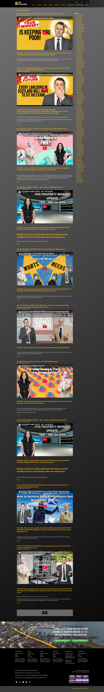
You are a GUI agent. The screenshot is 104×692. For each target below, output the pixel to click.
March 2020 (79, 127)
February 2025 (80, 41)
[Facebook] (16, 682)
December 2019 (80, 131)
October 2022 (80, 82)
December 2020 (80, 114)
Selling (50, 4)
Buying (39, 4)
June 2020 (79, 122)
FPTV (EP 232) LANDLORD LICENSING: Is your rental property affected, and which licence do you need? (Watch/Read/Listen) (43, 69)
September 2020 (80, 118)
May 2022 (79, 89)
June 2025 (79, 36)
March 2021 (79, 109)
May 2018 (79, 159)
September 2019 (80, 135)
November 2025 (80, 28)
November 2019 (80, 133)
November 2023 (80, 63)
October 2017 (80, 169)
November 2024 (80, 46)
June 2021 (79, 105)
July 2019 (79, 138)
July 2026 (79, 17)
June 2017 (79, 175)
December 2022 (80, 79)
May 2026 (79, 20)
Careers (81, 2)
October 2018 (80, 151)
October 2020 (80, 117)
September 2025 (80, 31)
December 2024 (80, 44)
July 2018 (79, 156)
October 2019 (80, 134)
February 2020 (80, 128)
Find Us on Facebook (20, 661)
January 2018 (80, 164)
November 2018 (80, 150)
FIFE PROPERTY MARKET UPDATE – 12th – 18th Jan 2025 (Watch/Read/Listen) (42, 420)
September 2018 (80, 153)
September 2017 (80, 170)
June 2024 (79, 53)
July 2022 (79, 86)
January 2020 (80, 130)
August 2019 (80, 137)
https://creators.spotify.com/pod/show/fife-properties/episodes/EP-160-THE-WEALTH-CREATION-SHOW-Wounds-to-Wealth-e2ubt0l (44, 54)
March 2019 (79, 144)
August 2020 (80, 120)
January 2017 (80, 182)
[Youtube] (23, 682)
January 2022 (80, 95)
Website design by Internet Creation (81, 688)
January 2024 (80, 60)
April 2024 (79, 56)
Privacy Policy (36, 672)
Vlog (87, 4)
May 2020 (79, 124)
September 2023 (80, 66)
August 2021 (80, 102)
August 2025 (80, 33)
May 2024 (79, 54)
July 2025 (79, 34)
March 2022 (79, 92)
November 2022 (80, 80)
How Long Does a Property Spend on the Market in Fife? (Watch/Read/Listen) (42, 129)
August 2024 (80, 50)
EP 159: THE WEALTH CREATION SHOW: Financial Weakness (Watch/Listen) (41, 249)
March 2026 (79, 23)
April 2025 (79, 38)
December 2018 (80, 149)
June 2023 (79, 70)
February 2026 (80, 24)
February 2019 (80, 146)
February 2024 (80, 59)
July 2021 (79, 104)
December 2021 (80, 96)
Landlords (56, 4)
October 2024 (80, 47)
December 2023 (80, 62)
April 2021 (79, 108)
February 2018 (80, 163)
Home (33, 4)
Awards (63, 4)
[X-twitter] (19, 682)
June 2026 (79, 18)
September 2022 (80, 83)
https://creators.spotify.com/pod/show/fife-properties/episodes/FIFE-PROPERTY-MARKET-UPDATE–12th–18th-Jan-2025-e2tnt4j (43, 461)
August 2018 (80, 154)
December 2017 (80, 166)
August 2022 (80, 85)
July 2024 (79, 51)
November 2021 (80, 98)
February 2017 (80, 180)
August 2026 (80, 15)
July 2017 (79, 173)
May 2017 (79, 176)
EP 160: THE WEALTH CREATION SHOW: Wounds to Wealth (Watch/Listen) (40, 14)
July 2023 (79, 69)
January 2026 (80, 25)
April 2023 (79, 73)
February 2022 (80, 93)
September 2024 (80, 49)
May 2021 (79, 107)
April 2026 (79, 21)
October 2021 (80, 99)
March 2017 (79, 179)
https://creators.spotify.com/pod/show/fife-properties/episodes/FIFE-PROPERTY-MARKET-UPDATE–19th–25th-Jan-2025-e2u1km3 (43, 228)
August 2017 (80, 172)
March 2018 (79, 162)
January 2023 (80, 78)
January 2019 (80, 147)
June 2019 (79, 140)
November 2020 (80, 115)
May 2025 (79, 37)
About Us (77, 2)
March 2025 (79, 40)
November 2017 (80, 167)
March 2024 (79, 57)
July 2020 (79, 121)
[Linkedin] (26, 682)
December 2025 (80, 27)
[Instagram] (29, 682)
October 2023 (80, 65)
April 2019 (79, 143)
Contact (86, 2)
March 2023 (79, 75)
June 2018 (79, 157)
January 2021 (80, 112)
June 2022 (79, 88)
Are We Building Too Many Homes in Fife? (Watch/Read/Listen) (37, 361)
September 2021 (80, 101)
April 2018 (79, 160)
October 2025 (80, 30)
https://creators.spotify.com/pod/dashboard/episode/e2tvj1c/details (46, 347)
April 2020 (79, 125)
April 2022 (79, 91)
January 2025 (80, 43)
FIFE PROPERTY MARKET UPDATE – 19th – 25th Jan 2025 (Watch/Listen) (40, 187)
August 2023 (80, 67)
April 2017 (79, 177)
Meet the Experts (79, 4)
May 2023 (79, 72)
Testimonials (70, 4)
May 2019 (79, 141)
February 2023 (80, 76)
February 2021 (80, 111)
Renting (45, 4)
